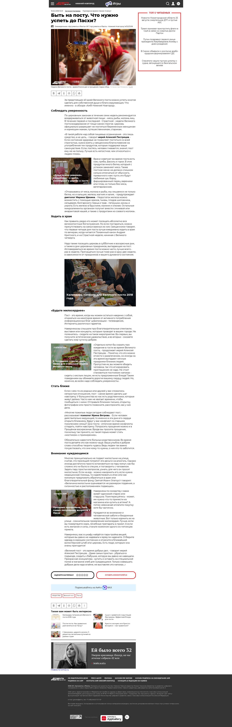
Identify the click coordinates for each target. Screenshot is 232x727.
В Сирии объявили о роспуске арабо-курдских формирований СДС (159, 52)
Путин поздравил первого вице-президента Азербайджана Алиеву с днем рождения (159, 41)
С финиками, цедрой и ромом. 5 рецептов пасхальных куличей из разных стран (76, 634)
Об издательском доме (78, 678)
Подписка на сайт (75, 681)
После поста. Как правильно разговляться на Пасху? (75, 625)
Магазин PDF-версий (123, 678)
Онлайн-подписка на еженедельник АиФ (152, 678)
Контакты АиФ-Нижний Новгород (100, 681)
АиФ (131, 87)
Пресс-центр (96, 678)
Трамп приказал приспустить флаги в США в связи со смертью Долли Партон (159, 31)
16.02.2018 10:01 (57, 11)
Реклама (108, 678)
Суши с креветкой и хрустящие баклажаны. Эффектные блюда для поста (118, 617)
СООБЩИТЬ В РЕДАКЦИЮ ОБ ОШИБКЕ (132, 681)
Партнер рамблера (91, 717)
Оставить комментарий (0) (116, 575)
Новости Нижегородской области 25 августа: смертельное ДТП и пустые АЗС (159, 20)
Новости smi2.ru (60, 669)
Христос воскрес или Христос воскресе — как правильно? (117, 625)
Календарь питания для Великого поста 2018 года (100, 296)
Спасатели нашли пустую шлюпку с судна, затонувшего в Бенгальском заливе (159, 63)
